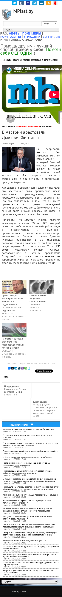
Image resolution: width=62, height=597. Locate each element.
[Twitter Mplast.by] (34, 3)
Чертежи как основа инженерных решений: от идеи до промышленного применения (27, 463)
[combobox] (49, 23)
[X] (12, 368)
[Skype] (29, 368)
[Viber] (22, 368)
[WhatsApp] (25, 368)
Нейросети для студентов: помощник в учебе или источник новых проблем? (28, 571)
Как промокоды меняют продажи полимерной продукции (28, 429)
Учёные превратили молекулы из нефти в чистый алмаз (27, 457)
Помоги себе (30, 51)
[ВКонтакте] (9, 368)
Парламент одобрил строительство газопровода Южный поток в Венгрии (13, 343)
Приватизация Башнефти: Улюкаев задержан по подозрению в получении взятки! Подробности (12, 303)
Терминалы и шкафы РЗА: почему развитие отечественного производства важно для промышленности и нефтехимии (29, 525)
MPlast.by (23, 11)
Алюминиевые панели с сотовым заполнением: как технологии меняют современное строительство (30, 444)
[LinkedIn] (15, 368)
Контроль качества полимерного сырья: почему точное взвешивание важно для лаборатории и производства (27, 509)
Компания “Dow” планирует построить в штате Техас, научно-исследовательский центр (45, 408)
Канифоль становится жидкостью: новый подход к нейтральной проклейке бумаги (31, 547)
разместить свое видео (28, 126)
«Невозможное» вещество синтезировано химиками (37, 300)
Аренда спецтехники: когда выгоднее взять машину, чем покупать (27, 436)
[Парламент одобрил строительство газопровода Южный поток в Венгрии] (14, 330)
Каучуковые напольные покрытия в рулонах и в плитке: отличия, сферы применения (27, 517)
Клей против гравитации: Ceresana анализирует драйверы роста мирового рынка (31, 563)
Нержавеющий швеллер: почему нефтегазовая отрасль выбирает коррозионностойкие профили (27, 471)
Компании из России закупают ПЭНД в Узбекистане (15, 390)
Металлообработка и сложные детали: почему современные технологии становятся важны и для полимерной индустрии (29, 479)
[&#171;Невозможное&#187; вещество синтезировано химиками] (41, 287)
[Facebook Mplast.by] (28, 3)
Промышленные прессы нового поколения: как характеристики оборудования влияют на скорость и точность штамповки (31, 487)
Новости (15, 59)
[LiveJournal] (19, 368)
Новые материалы (18, 424)
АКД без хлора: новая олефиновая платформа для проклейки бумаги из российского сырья (29, 555)
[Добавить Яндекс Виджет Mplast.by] (55, 3)
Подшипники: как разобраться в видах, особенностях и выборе (30, 451)
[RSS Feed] (48, 3)
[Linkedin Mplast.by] (41, 3)
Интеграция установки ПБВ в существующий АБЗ (24, 540)
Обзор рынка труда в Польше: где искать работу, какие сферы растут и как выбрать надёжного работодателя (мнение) (30, 533)
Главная (6, 59)
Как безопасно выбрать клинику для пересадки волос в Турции (30, 494)
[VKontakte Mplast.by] (21, 3)
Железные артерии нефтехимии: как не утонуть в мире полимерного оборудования (27, 501)
